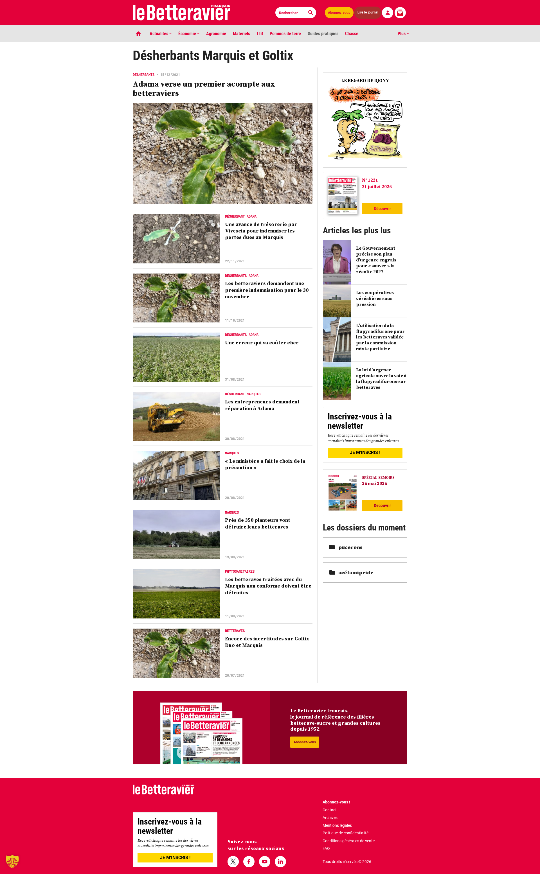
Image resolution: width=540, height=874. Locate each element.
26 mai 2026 (374, 483)
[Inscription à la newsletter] (400, 12)
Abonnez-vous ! (336, 802)
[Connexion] (387, 12)
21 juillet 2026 (377, 186)
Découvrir (382, 208)
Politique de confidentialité (345, 833)
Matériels (241, 33)
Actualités (159, 33)
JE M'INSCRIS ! (365, 452)
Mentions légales (337, 825)
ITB (260, 33)
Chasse (351, 33)
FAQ (326, 848)
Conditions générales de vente (349, 841)
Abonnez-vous (339, 13)
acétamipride (356, 572)
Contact (330, 810)
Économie (187, 33)
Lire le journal (368, 13)
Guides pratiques (323, 33)
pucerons (350, 547)
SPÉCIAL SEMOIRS (378, 477)
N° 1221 (370, 180)
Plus (402, 33)
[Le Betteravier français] (182, 13)
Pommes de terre (285, 33)
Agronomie (216, 33)
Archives (330, 817)
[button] (12, 861)
